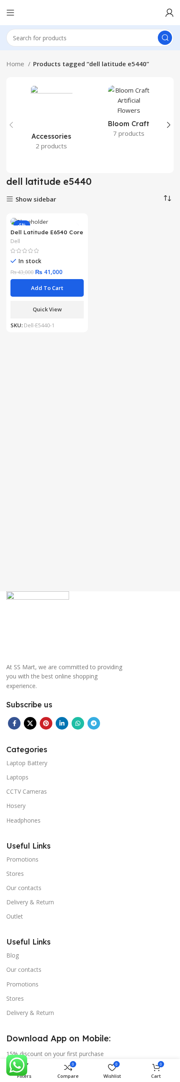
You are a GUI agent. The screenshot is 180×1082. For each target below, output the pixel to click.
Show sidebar (35, 199)
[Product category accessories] (51, 120)
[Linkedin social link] (62, 723)
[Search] (165, 38)
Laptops (17, 777)
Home (16, 64)
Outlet (14, 916)
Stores (15, 874)
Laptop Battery (26, 763)
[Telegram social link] (93, 723)
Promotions (22, 859)
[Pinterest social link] (46, 723)
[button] (47, 288)
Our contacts (23, 888)
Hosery (16, 806)
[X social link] (30, 723)
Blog (12, 955)
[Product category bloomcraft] (128, 113)
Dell (15, 241)
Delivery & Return (30, 902)
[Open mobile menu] (10, 12)
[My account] (169, 12)
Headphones (23, 820)
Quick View (47, 309)
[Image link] (37, 622)
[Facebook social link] (14, 723)
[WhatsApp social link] (78, 723)
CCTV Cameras (26, 791)
